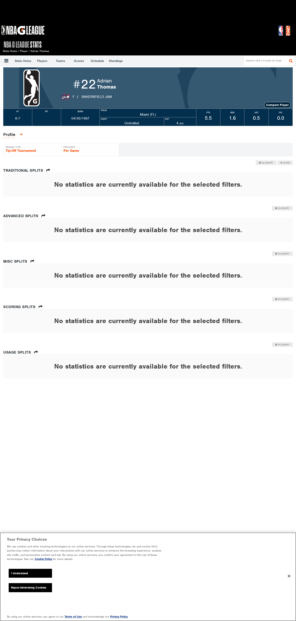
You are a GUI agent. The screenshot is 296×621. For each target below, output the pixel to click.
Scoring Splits (20, 306)
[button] (6, 60)
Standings (116, 61)
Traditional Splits (23, 170)
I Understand (19, 573)
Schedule (97, 61)
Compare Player (277, 105)
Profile (9, 134)
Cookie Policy (43, 559)
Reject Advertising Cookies (28, 587)
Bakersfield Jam (97, 97)
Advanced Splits (21, 215)
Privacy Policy (119, 616)
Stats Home (23, 61)
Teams (60, 61)
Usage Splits (17, 352)
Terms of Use (73, 616)
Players (42, 61)
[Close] (289, 576)
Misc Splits (15, 261)
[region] (148, 576)
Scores (79, 61)
